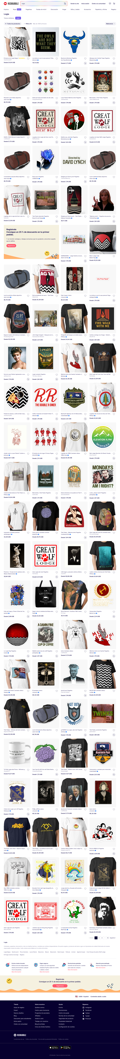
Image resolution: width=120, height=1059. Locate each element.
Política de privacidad (31, 1039)
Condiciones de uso (19, 1039)
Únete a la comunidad (20, 1024)
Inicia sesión (17, 1021)
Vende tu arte (39, 1018)
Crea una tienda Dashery (42, 1027)
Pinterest (88, 1018)
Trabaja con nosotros (41, 1021)
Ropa (17, 9)
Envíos (61, 1007)
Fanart (16, 1010)
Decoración (54, 9)
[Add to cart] (85, 63)
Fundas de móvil (41, 9)
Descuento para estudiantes (22, 1018)
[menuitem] (6, 9)
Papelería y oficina (101, 9)
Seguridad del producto (66, 1018)
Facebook (88, 1010)
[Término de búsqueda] (65, 3)
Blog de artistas (40, 1024)
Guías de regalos (19, 1007)
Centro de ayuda (64, 1013)
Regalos (113, 9)
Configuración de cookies (67, 1027)
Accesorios (87, 9)
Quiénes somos (39, 1007)
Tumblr (87, 1016)
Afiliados (37, 1016)
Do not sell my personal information (47, 1039)
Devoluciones (63, 1010)
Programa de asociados (42, 1013)
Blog (15, 1016)
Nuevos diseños (19, 1013)
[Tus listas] (110, 4)
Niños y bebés (75, 9)
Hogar (64, 9)
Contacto (61, 1024)
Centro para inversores (42, 1010)
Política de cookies (63, 1039)
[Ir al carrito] (114, 4)
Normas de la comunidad (66, 1016)
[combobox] (43, 3)
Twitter (87, 1013)
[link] (18, 18)
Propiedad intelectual (65, 1021)
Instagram (88, 1007)
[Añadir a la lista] (28, 58)
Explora (6, 9)
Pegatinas (29, 9)
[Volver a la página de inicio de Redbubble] (11, 3)
